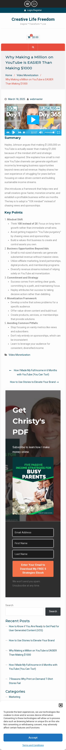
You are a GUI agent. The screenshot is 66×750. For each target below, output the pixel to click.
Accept (33, 737)
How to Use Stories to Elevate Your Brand (33, 382)
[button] (60, 705)
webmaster (36, 99)
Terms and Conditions (33, 745)
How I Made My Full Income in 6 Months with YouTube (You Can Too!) (35, 372)
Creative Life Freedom (33, 19)
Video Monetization (19, 354)
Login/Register (34, 10)
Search (9, 605)
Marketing (14, 696)
